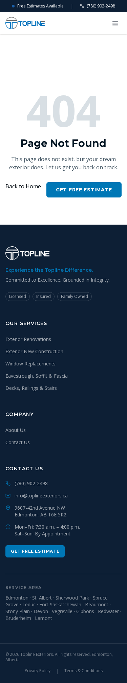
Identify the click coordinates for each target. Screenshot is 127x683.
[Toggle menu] (115, 23)
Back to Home (23, 186)
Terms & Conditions (83, 670)
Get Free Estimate (84, 190)
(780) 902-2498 (101, 6)
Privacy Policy (37, 670)
